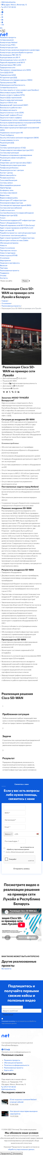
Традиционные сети (7, 67)
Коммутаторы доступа (9, 47)
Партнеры (4, 268)
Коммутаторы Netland (8, 42)
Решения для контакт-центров (12, 170)
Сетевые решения (7, 40)
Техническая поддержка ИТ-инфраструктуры (17, 220)
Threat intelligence (7, 135)
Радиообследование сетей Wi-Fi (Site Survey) (17, 225)
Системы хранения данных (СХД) (13, 148)
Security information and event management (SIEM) (19, 138)
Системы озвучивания (8, 193)
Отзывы (3, 275)
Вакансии (3, 265)
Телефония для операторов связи (13, 165)
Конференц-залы (6, 190)
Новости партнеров (7, 253)
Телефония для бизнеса (9, 168)
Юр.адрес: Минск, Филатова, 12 (15, 5)
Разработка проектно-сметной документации (18, 233)
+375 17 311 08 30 (9, 7)
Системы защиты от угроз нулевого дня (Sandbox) (19, 90)
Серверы (3, 145)
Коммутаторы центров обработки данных (16, 52)
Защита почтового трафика (11, 118)
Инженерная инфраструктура (11, 203)
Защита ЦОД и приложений (11, 97)
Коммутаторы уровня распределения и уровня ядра (19, 50)
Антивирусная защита (8, 110)
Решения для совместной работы (13, 158)
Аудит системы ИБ (7, 230)
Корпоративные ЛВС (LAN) (10, 65)
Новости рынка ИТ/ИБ (8, 255)
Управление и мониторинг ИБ (11, 133)
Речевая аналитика (7, 178)
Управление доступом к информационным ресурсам (20, 120)
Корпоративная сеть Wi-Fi (10, 57)
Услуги (2, 218)
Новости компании (7, 248)
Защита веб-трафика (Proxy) (11, 115)
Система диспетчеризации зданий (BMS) (15, 205)
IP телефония (5, 160)
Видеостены (4, 195)
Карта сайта (8, 1070)
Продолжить (6, 1153)
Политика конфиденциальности (16, 1065)
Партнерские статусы (8, 250)
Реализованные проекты (9, 270)
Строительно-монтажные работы (13, 235)
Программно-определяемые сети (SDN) (15, 70)
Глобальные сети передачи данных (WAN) (16, 80)
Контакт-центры (6, 173)
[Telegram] (7, 392)
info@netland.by (9, 2)
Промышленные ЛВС (8, 82)
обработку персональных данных (21, 1149)
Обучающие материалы (9, 243)
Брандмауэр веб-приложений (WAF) (14, 105)
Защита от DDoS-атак (8, 102)
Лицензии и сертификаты (10, 263)
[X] (9, 392)
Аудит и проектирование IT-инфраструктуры (17, 238)
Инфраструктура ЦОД (8, 215)
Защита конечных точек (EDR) (12, 113)
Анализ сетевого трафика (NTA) (12, 95)
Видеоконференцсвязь (9, 198)
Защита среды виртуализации (11, 100)
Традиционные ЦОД (8, 75)
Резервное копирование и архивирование (16, 155)
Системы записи (6, 183)
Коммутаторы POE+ (8, 45)
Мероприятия (5, 260)
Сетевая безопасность (8, 87)
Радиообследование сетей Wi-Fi (12, 62)
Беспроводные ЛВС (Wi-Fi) (10, 55)
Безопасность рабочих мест (11, 107)
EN (3, 25)
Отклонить (17, 1153)
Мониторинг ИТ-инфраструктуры (13, 200)
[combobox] (37, 834)
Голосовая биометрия (8, 180)
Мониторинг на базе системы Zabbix (14, 240)
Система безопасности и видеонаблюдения (17, 213)
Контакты (4, 278)
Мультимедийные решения (10, 185)
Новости (3, 245)
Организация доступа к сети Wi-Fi (13, 60)
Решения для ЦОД (7, 143)
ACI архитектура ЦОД (8, 77)
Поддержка (4, 273)
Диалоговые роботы (8, 175)
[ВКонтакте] (4, 392)
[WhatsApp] (15, 392)
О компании (4, 258)
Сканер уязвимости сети (9, 140)
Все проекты (6, 969)
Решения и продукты (8, 37)
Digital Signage (5, 188)
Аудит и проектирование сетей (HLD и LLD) (16, 228)
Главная (5, 301)
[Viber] (12, 392)
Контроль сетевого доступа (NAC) (13, 125)
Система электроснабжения (11, 208)
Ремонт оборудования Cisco (11, 223)
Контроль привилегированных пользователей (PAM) (20, 123)
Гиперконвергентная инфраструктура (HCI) (17, 150)
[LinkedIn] (18, 392)
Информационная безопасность (12, 85)
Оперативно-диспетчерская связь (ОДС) (16, 163)
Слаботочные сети (7, 210)
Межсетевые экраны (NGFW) (11, 92)
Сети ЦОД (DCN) (6, 72)
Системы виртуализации (9, 153)
